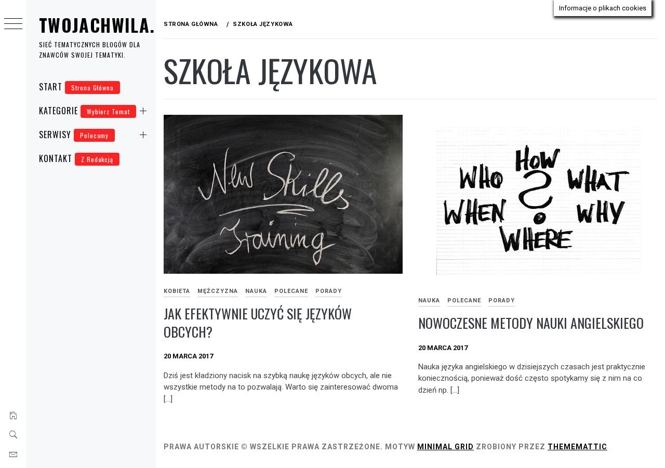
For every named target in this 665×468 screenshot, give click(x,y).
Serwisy (74, 134)
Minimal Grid (445, 447)
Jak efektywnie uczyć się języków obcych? (258, 322)
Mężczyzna (217, 291)
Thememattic (577, 447)
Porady (328, 291)
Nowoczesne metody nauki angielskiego (531, 323)
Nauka (256, 291)
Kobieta (177, 291)
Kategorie (84, 110)
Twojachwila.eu (107, 24)
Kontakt (76, 158)
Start (76, 87)
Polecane (291, 291)
